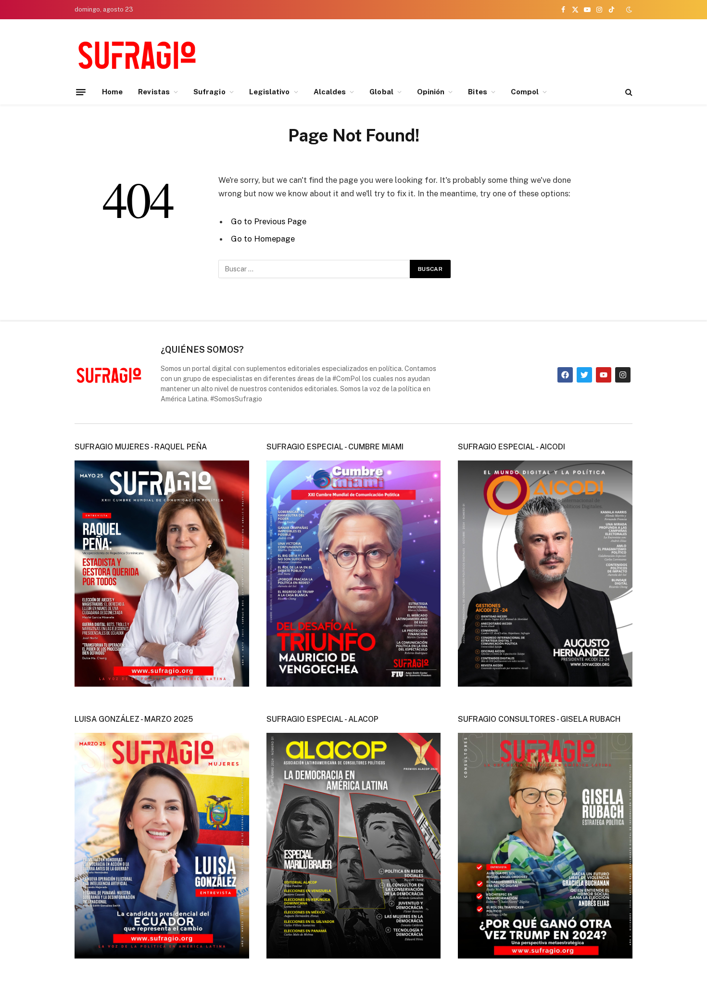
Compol (525, 92)
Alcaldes (330, 92)
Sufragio (209, 92)
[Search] (627, 92)
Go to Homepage (263, 238)
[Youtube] (603, 375)
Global (381, 92)
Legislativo (269, 92)
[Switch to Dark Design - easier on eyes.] (628, 9)
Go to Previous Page (268, 221)
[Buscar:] (314, 269)
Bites (477, 92)
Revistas (154, 92)
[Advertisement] (457, 53)
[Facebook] (565, 375)
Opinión (431, 92)
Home (112, 92)
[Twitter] (584, 375)
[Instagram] (623, 375)
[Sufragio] (137, 54)
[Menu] (81, 92)
